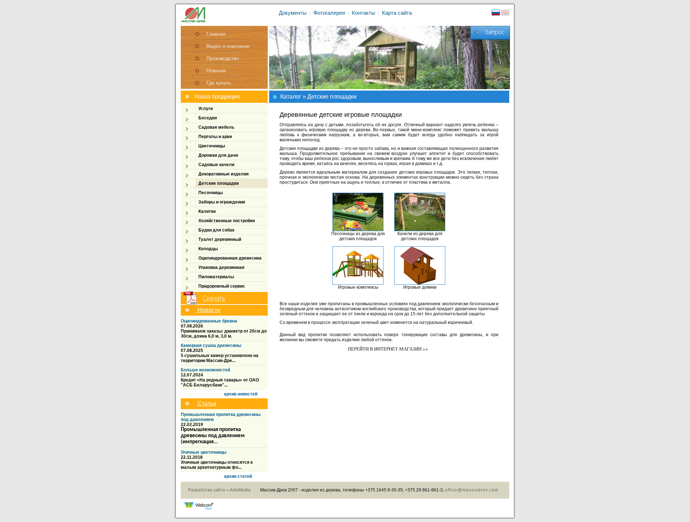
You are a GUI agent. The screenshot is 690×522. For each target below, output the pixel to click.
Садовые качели (216, 164)
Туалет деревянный (219, 239)
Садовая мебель (216, 127)
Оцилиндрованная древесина (230, 258)
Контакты (363, 13)
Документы (293, 13)
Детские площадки (218, 183)
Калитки (207, 211)
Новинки (216, 70)
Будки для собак (216, 230)
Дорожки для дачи (218, 155)
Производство (222, 58)
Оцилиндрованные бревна (209, 321)
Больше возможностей (205, 369)
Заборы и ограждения (221, 202)
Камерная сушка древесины (211, 345)
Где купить (218, 83)
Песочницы (210, 192)
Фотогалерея (329, 13)
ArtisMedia (240, 490)
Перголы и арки (215, 136)
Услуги (205, 108)
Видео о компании (228, 46)
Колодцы (208, 248)
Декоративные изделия (223, 174)
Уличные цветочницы (203, 452)
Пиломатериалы (216, 276)
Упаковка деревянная (221, 267)
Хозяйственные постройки (226, 220)
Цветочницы (211, 145)
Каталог (290, 96)
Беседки (207, 117)
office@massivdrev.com (471, 490)
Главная (216, 34)
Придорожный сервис (221, 286)
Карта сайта (397, 13)
